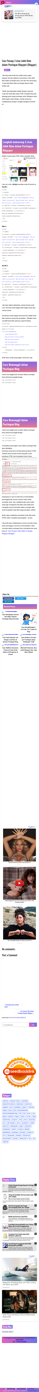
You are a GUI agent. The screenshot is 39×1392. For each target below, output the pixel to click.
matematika (6, 1132)
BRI (20, 1113)
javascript (25, 1123)
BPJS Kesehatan (23, 1110)
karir (32, 1123)
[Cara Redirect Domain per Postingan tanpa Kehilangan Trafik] (28, 635)
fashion (10, 1116)
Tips (34, 1138)
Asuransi (25, 1101)
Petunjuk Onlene (32, 1390)
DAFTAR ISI (10, 1389)
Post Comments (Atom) (18, 1017)
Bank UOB (28, 1104)
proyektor (26, 1135)
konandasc (6, 1129)
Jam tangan (10, 1123)
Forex (22, 1116)
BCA (11, 1107)
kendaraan (14, 1126)
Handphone (6, 1120)
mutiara (22, 1132)
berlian (31, 1107)
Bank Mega (20, 1104)
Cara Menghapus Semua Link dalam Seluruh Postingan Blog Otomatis (10, 617)
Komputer (28, 1126)
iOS (4, 1123)
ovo (4, 1135)
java (18, 1123)
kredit (14, 1129)
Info (25, 1120)
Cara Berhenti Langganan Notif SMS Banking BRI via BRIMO (19, 1244)
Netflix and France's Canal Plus (18, 1216)
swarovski (23, 1138)
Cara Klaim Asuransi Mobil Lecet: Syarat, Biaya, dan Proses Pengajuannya (21, 1225)
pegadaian (11, 1135)
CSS (33, 1113)
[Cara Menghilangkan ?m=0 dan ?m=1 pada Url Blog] (28, 618)
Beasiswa (17, 1107)
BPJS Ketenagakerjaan (10, 1113)
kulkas (20, 1129)
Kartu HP (5, 1126)
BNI (15, 1110)
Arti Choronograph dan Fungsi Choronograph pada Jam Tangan (18, 1206)
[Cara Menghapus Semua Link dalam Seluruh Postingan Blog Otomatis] (10, 612)
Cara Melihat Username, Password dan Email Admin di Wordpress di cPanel (10, 651)
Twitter (21, 598)
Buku (28, 1113)
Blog (7, 70)
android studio (15, 1101)
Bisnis (4, 1110)
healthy (14, 1120)
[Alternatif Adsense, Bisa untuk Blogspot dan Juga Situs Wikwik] (28, 645)
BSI (24, 1113)
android (5, 1101)
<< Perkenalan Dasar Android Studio (11, 1006)
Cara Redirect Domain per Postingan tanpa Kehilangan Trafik (28, 640)
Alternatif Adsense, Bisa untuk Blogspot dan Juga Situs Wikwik (28, 650)
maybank (15, 1132)
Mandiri (27, 1129)
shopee (15, 1138)
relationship (7, 1138)
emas (4, 1116)
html (20, 1120)
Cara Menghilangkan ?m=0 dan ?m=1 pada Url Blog (28, 629)
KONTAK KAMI (21, 1342)
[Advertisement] (19, 36)
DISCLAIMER (21, 1389)
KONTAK (30, 1389)
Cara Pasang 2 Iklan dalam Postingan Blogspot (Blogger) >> (26, 1012)
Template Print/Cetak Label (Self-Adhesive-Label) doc (19, 1235)
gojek (28, 1116)
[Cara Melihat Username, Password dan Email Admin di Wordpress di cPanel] (10, 645)
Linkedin (9, 601)
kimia (21, 1126)
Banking (5, 1107)
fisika (16, 1116)
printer (18, 1135)
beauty (24, 1107)
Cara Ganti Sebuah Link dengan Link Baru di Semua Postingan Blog (10, 640)
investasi (32, 1120)
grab (34, 1116)
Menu (8, 2)
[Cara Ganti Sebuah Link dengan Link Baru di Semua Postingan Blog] (10, 635)
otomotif (30, 1132)
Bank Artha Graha (8, 1104)
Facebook (9, 598)
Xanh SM (5, 1142)
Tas (29, 1138)
